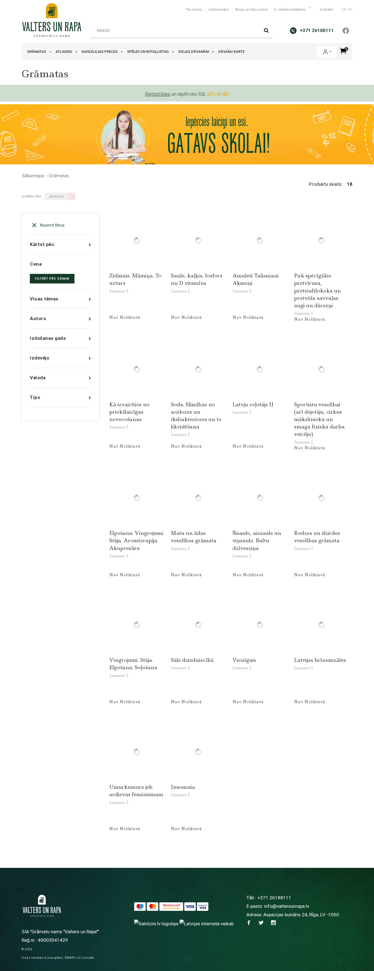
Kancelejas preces (100, 52)
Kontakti (326, 9)
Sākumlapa (33, 175)
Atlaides (64, 52)
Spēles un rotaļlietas (148, 52)
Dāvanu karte (231, 52)
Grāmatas (37, 52)
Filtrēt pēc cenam (52, 278)
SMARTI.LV (73, 957)
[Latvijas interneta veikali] (207, 923)
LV (344, 9)
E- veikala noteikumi (290, 9)
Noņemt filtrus (52, 225)
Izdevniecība (218, 9)
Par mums (194, 9)
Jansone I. (119, 291)
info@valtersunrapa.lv (286, 906)
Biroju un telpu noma (251, 9)
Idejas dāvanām (193, 52)
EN (350, 9)
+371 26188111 (274, 897)
